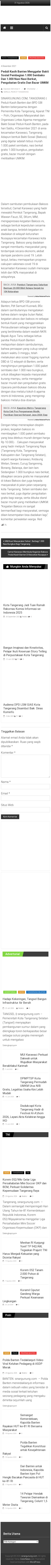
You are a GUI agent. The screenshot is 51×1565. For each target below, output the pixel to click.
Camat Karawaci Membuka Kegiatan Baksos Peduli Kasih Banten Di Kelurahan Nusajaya (28, 553)
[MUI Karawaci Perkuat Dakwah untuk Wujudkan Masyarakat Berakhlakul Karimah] (11, 1056)
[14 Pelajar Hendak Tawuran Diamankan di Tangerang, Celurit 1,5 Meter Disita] (11, 1495)
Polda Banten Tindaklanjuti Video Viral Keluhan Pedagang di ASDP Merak (23, 1363)
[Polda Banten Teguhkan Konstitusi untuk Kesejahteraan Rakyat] (11, 1444)
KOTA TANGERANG (10, 58)
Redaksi (25, 617)
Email (5, 793)
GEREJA (7, 92)
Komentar (8, 752)
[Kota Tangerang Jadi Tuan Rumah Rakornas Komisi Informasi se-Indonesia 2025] (25, 587)
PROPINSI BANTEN (36, 58)
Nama (6, 782)
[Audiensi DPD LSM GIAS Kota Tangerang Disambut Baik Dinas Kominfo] (19, 682)
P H (18, 659)
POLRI (15, 1353)
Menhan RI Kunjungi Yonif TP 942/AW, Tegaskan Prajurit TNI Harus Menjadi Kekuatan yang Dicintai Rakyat (25, 1250)
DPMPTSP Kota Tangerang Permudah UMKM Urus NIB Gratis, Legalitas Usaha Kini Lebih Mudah (25, 1086)
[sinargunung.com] (4, 27)
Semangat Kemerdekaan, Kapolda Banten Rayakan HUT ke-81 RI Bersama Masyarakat (22, 1422)
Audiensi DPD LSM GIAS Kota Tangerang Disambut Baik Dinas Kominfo (23, 708)
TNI (28, 1173)
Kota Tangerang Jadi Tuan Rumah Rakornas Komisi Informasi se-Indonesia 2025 (24, 608)
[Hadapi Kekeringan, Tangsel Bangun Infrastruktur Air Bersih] (25, 977)
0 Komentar (30, 89)
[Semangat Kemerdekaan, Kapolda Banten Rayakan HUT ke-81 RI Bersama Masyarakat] (11, 1417)
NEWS (23, 58)
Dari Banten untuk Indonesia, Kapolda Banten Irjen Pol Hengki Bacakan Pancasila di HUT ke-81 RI (23, 1474)
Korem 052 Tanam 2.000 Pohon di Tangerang (31, 1273)
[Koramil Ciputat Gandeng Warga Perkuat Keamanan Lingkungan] (11, 1292)
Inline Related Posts (42, 296)
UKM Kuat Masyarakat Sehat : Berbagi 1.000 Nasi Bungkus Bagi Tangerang (23, 542)
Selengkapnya (9, 1045)
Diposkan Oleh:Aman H (11, 89)
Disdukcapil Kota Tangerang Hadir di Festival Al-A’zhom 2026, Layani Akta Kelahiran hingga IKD (24, 1113)
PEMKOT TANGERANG (20, 92)
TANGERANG (18, 1173)
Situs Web (7, 805)
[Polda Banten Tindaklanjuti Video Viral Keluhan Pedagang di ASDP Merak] (25, 1338)
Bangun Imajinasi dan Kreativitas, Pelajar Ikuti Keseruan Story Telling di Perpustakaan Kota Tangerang (25, 651)
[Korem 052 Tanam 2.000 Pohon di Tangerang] (11, 1272)
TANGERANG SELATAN (36, 992)
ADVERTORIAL (10, 992)
